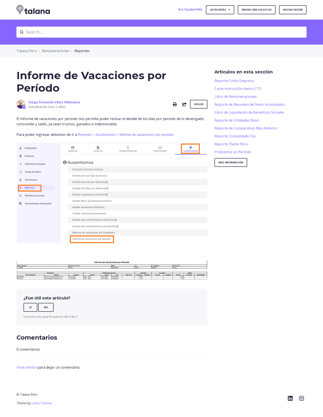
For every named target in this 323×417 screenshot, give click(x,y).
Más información (230, 162)
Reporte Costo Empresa (234, 80)
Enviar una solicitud (257, 9)
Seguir (198, 104)
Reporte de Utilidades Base (236, 120)
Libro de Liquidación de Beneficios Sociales (249, 112)
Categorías (218, 9)
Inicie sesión (26, 367)
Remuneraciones (55, 50)
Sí (30, 307)
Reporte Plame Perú (231, 144)
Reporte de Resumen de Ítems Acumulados (249, 104)
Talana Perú (26, 50)
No (46, 307)
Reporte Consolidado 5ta (234, 136)
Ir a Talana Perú (190, 9)
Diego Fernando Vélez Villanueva (54, 102)
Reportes (82, 50)
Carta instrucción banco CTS (237, 88)
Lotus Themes (42, 403)
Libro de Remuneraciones (235, 96)
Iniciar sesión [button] (293, 9)
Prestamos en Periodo (232, 151)
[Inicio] (33, 9)
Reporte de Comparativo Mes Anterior (246, 128)
